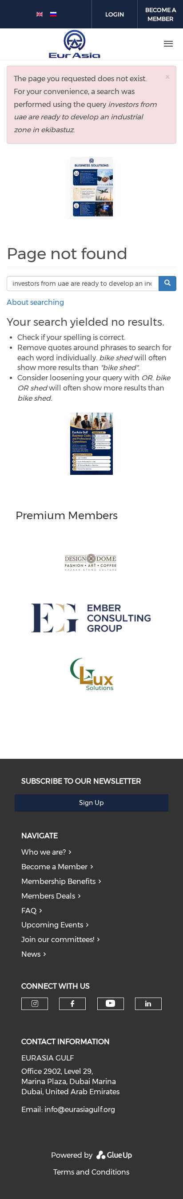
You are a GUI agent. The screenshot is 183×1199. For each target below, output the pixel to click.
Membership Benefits (58, 881)
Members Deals (48, 896)
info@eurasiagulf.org (79, 1109)
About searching (35, 302)
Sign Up (91, 803)
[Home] (75, 43)
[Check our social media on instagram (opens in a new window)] (35, 1004)
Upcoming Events (52, 925)
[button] (167, 76)
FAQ (28, 911)
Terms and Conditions (91, 1172)
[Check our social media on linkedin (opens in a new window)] (148, 1004)
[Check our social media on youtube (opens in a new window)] (110, 1003)
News (30, 954)
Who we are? (43, 852)
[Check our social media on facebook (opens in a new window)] (72, 1004)
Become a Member (54, 867)
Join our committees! (57, 939)
